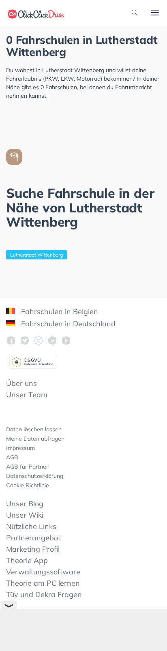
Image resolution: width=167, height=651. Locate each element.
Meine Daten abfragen (35, 438)
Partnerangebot (33, 537)
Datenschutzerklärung (34, 476)
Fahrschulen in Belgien (58, 311)
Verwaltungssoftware (43, 571)
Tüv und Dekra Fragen (44, 594)
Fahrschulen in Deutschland (67, 323)
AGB (12, 457)
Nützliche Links (31, 526)
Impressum (20, 448)
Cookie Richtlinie (27, 485)
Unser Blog (24, 503)
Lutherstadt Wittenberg (36, 255)
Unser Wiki (24, 515)
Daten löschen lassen (34, 429)
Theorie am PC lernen (43, 583)
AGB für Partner (27, 466)
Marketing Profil (33, 549)
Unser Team (26, 394)
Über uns (21, 383)
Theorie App (27, 560)
